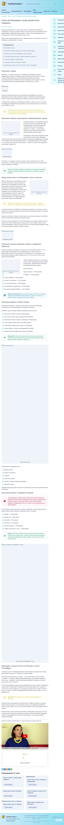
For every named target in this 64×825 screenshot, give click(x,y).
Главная (5, 16)
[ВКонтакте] (5, 769)
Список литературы (41, 817)
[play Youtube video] (25, 736)
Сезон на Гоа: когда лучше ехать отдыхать (11, 133)
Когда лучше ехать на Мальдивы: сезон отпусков (18, 53)
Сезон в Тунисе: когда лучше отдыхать (12, 778)
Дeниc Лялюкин (25, 763)
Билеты (54, 11)
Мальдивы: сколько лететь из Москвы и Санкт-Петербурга (21, 65)
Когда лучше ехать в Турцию (12, 804)
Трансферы (27, 11)
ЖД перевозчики (37, 11)
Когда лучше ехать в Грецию (12, 791)
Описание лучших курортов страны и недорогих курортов (20, 56)
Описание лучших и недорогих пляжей (15, 62)
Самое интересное (6, 11)
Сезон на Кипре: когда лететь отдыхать (36, 792)
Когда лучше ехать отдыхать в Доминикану (37, 780)
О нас (47, 817)
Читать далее (8, 784)
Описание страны (9, 48)
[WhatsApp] (11, 769)
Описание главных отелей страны (14, 59)
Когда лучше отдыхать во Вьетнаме (35, 803)
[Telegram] (2, 769)
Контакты (34, 817)
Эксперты (38, 818)
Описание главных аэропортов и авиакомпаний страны (20, 50)
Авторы (34, 818)
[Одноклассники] (7, 769)
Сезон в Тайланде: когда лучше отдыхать (39, 192)
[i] (2, 721)
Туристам (47, 11)
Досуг (9, 16)
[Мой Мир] (9, 769)
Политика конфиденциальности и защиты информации (36, 815)
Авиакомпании (16, 11)
